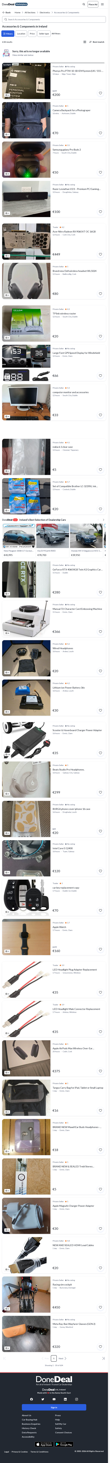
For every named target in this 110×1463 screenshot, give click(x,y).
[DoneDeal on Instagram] (76, 1399)
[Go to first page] (4, 1358)
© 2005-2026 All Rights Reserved (89, 1451)
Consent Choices (63, 1432)
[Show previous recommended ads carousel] (98, 520)
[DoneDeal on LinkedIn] (65, 1399)
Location (21, 33)
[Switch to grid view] (84, 42)
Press (58, 1415)
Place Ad (93, 4)
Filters (9, 33)
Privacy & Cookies (20, 1452)
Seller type (44, 33)
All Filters (56, 33)
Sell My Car (60, 1424)
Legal (6, 1452)
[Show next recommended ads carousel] (103, 520)
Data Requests (29, 1432)
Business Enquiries (31, 1424)
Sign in (54, 1407)
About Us (26, 1415)
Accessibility (28, 1436)
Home (17, 12)
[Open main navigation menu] (103, 4)
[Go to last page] (103, 1358)
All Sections (30, 12)
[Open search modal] (84, 4)
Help (57, 1419)
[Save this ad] (100, 93)
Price (32, 33)
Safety (58, 1428)
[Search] (5, 19)
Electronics (45, 12)
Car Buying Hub (29, 1419)
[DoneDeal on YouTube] (54, 1399)
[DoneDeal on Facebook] (31, 1399)
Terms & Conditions (39, 1452)
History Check (29, 1428)
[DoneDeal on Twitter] (42, 1399)
